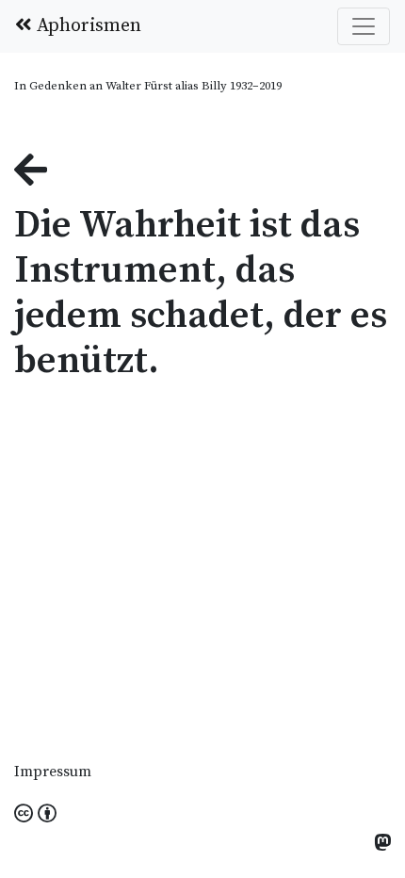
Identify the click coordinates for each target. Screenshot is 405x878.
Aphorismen (86, 26)
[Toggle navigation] (363, 26)
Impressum (52, 771)
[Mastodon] (382, 844)
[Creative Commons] (35, 815)
